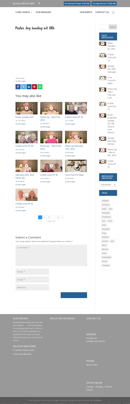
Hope (104, 233)
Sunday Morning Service (112, 141)
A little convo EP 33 (112, 164)
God (103, 221)
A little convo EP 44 (24, 146)
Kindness (105, 237)
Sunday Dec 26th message (112, 69)
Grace (110, 221)
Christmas (105, 205)
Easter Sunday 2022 (24, 117)
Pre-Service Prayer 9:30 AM (77, 3)
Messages (22, 81)
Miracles (105, 249)
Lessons (105, 241)
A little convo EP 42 (24, 203)
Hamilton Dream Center (24, 350)
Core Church (22, 12)
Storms (104, 261)
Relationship (106, 257)
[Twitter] (23, 86)
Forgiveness (106, 217)
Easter (104, 209)
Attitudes (105, 201)
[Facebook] (18, 86)
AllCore (98, 400)
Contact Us (102, 12)
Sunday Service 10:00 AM (104, 3)
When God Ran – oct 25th (112, 46)
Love (112, 241)
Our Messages (43, 12)
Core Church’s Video (74, 175)
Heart (104, 225)
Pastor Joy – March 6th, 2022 (112, 152)
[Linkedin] (29, 86)
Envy (110, 209)
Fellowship (106, 213)
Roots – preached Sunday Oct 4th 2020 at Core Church (112, 124)
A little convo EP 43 (49, 175)
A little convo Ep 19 (112, 106)
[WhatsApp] (40, 86)
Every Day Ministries (23, 354)
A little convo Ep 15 (112, 57)
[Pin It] (34, 86)
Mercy (104, 245)
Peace (104, 253)
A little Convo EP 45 (74, 117)
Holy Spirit (105, 229)
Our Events (86, 12)
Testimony (106, 265)
